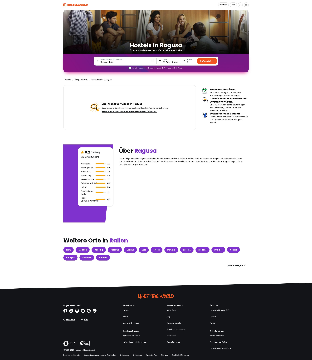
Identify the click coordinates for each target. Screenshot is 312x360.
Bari (144, 250)
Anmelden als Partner (219, 342)
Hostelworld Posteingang (220, 348)
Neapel (233, 250)
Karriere (213, 323)
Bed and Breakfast (131, 323)
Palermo (115, 250)
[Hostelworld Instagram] (77, 311)
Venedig (98, 250)
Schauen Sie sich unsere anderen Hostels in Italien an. (129, 111)
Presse (213, 317)
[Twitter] (71, 311)
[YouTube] (83, 311)
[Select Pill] (240, 4)
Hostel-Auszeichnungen (176, 329)
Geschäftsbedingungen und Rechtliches (99, 355)
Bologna (70, 257)
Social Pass (171, 310)
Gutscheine (124, 355)
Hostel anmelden (217, 336)
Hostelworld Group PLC (219, 310)
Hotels (125, 317)
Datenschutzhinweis (71, 355)
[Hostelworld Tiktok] (95, 311)
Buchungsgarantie (174, 323)
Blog (168, 317)
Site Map (164, 355)
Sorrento (86, 257)
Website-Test (151, 355)
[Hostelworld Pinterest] (89, 311)
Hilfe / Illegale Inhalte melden (135, 342)
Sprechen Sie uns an (131, 336)
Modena (202, 250)
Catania (103, 257)
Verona (130, 250)
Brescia (187, 250)
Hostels (126, 310)
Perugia (171, 250)
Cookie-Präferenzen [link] (180, 355)
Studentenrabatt (173, 342)
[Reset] (152, 61)
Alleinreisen (171, 336)
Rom (68, 250)
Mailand (82, 250)
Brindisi (218, 250)
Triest (157, 250)
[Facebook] (65, 311)
